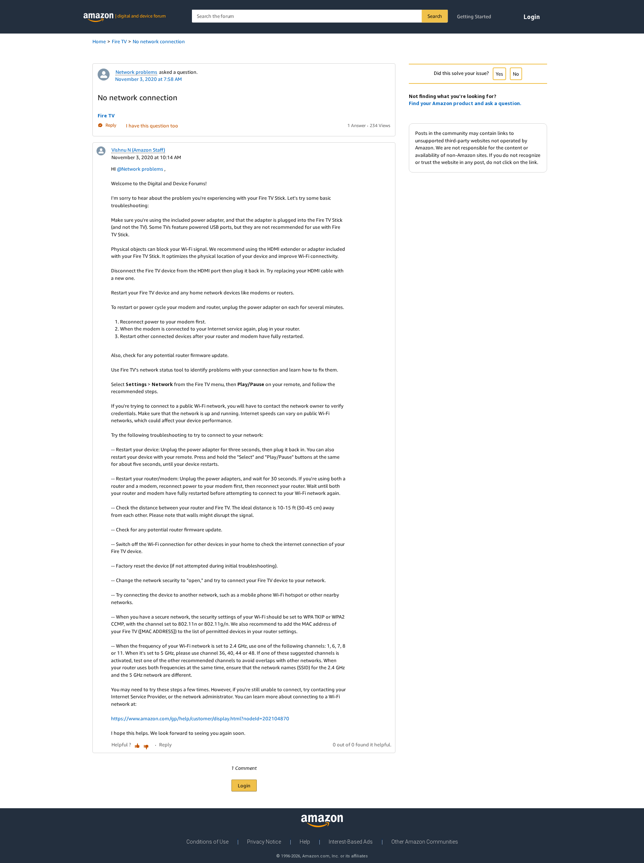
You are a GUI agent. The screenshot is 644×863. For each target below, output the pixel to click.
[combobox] (320, 16)
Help (305, 842)
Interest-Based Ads (351, 842)
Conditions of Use (207, 842)
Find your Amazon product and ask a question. (465, 103)
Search (434, 16)
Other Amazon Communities (424, 842)
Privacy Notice (264, 842)
